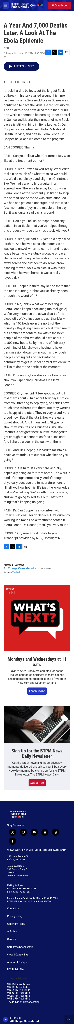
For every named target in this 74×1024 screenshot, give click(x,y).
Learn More (37, 691)
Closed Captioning (17, 954)
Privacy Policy (15, 916)
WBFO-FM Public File (18, 993)
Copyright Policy (16, 924)
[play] (5, 1019)
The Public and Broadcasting (23, 1002)
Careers (11, 939)
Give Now (61, 5)
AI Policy (12, 931)
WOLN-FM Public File (18, 995)
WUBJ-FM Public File (18, 998)
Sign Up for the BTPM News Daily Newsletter (37, 753)
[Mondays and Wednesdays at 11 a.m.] (37, 618)
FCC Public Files (16, 969)
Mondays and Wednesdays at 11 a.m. (37, 661)
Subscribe (37, 783)
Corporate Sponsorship (20, 947)
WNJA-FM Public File (18, 990)
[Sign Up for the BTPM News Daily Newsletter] (37, 724)
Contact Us (13, 908)
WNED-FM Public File (18, 987)
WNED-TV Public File (18, 984)
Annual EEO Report (18, 962)
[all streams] (69, 1019)
